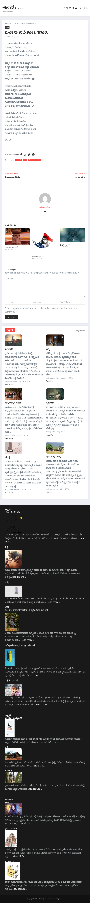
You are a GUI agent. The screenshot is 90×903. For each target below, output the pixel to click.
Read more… (19, 576)
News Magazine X (57, 899)
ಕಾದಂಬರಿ (9, 799)
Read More (9, 385)
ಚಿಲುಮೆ (9, 7)
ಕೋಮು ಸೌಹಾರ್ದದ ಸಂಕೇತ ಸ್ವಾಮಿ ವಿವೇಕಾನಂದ (26, 609)
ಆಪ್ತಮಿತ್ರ (8, 770)
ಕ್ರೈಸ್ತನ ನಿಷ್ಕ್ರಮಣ (65, 244)
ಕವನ (11, 23)
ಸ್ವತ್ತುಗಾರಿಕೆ (50, 402)
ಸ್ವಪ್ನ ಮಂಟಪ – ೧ (12, 828)
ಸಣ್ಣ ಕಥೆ (10, 330)
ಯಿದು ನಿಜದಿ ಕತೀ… (13, 512)
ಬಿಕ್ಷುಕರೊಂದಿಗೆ (11, 680)
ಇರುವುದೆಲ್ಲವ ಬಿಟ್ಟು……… (56, 456)
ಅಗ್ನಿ (47, 349)
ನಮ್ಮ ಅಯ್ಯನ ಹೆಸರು (13, 402)
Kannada (18, 160)
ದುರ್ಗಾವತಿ (9, 349)
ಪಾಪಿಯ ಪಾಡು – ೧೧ (38, 256)
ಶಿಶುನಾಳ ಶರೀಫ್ (45, 207)
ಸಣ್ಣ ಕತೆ (8, 509)
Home (7, 23)
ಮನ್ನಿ (7, 582)
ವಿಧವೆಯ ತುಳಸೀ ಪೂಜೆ (11, 247)
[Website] (45, 212)
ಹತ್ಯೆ (6, 546)
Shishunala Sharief (34, 160)
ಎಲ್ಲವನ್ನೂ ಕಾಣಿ (80, 331)
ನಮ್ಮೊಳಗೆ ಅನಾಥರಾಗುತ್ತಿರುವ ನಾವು (20, 645)
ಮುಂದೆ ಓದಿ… (48, 742)
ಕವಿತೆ (16, 23)
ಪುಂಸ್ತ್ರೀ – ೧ (9, 861)
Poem (25, 160)
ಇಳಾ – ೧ (8, 802)
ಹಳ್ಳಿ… (7, 747)
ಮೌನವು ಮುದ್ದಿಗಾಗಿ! (13, 717)
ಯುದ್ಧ (7, 457)
